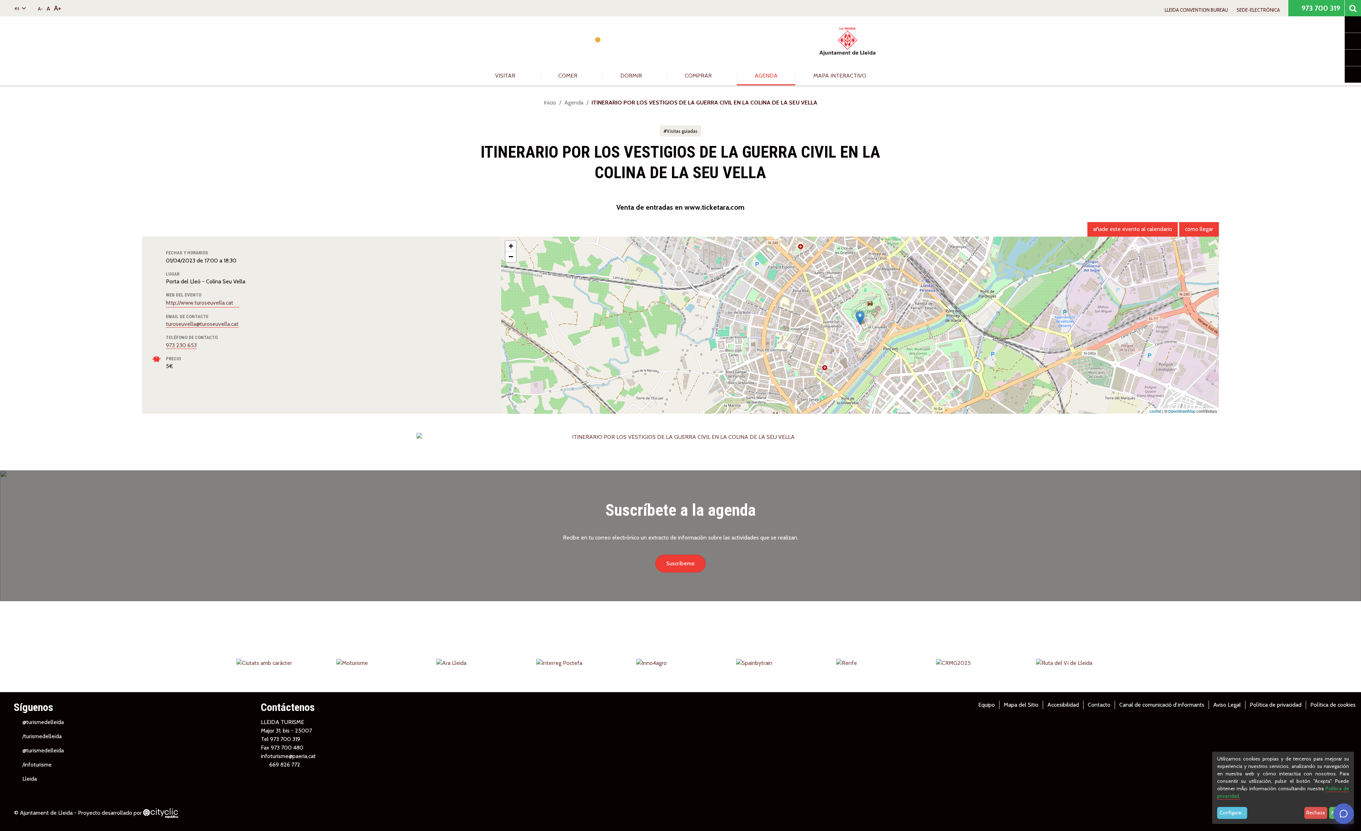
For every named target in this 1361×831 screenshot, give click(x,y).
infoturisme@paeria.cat (288, 756)
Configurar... (1232, 812)
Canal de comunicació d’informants (1161, 704)
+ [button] (511, 246)
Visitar (506, 75)
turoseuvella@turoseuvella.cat (202, 324)
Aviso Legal (1227, 704)
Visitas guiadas (682, 131)
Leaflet (1155, 411)
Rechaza (1315, 812)
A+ (57, 8)
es (18, 8)
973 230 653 (181, 345)
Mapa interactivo (839, 75)
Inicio (550, 102)
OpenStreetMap (1181, 411)
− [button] (511, 256)
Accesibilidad (1063, 704)
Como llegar (1199, 229)
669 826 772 (284, 764)
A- (40, 9)
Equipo (986, 704)
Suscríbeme (680, 563)
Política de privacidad (1275, 704)
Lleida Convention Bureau (1196, 10)
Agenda (766, 75)
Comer (568, 75)
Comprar (699, 75)
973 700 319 (1320, 8)
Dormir (631, 75)
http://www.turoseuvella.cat (200, 302)
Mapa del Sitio (1021, 704)
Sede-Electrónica (1258, 10)
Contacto (1099, 704)
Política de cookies (1333, 704)
